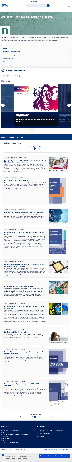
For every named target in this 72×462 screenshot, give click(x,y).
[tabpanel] (36, 106)
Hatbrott (5, 48)
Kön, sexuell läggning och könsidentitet (12, 65)
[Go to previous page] (23, 148)
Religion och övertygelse (9, 58)
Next (69, 105)
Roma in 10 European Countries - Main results (19, 286)
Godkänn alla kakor (45, 455)
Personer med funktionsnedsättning (11, 51)
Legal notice (50, 449)
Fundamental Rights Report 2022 (15, 332)
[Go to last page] (51, 148)
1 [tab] (31, 129)
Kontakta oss (40, 436)
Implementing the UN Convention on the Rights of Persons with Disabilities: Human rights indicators (25, 161)
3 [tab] (37, 129)
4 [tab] (40, 129)
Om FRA (5, 432)
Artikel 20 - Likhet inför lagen (18, 75)
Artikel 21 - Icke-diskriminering (19, 76)
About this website (43, 449)
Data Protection (62, 449)
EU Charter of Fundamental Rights (15, 70)
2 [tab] (34, 129)
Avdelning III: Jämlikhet (6, 75)
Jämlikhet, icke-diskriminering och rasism (12, 10)
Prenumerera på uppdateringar (10, 442)
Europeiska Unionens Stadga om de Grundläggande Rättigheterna (16, 435)
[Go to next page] (49, 148)
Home (2, 10)
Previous (3, 105)
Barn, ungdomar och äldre (9, 45)
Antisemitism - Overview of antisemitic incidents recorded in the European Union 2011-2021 (24, 265)
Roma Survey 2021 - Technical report (16, 180)
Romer (4, 61)
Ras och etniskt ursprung (9, 55)
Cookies (55, 449)
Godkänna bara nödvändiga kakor (60, 455)
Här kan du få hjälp (7, 438)
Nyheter (5, 440)
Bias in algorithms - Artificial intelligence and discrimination (23, 212)
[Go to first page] (21, 148)
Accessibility (68, 449)
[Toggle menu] (69, 5)
